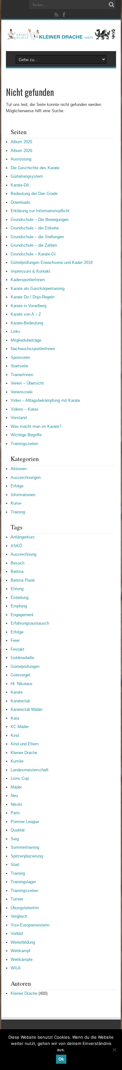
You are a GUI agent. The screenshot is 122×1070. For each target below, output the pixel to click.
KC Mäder (20, 726)
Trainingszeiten (24, 443)
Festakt (17, 649)
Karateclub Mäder (27, 709)
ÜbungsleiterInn (25, 907)
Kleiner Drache (24, 752)
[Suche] (111, 4)
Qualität (18, 830)
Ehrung (17, 588)
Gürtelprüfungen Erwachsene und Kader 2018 (52, 262)
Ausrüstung (21, 159)
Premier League (25, 821)
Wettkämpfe (22, 959)
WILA (16, 968)
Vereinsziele (22, 392)
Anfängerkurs (23, 537)
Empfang (19, 606)
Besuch (17, 563)
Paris (15, 812)
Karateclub (20, 701)
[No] (114, 1049)
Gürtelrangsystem (27, 176)
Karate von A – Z (26, 314)
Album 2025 (21, 141)
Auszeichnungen (26, 477)
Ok (61, 1059)
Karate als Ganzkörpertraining (37, 288)
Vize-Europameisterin (30, 925)
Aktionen (19, 468)
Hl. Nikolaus (22, 683)
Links (15, 331)
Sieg (15, 839)
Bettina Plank (23, 580)
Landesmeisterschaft (29, 770)
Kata (15, 718)
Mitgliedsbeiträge (26, 340)
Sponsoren (20, 357)
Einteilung (19, 597)
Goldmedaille (22, 657)
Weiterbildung (23, 942)
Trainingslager (23, 881)
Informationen (23, 494)
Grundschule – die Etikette (35, 228)
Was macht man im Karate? (36, 426)
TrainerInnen (22, 374)
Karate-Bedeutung (27, 323)
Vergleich (19, 916)
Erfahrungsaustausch (30, 623)
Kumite (17, 761)
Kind (15, 735)
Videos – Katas (24, 409)
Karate (17, 692)
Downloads (20, 202)
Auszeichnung (23, 554)
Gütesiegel (20, 675)
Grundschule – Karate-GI (33, 254)
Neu (14, 795)
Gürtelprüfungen (25, 666)
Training (18, 512)
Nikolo (16, 804)
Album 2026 (21, 150)
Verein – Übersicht (27, 383)
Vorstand (19, 417)
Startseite (19, 366)
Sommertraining (25, 847)
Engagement (22, 614)
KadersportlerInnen (28, 279)
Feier (15, 640)
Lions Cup (20, 778)
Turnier (17, 899)
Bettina (17, 571)
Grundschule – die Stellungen (37, 236)
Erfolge (17, 486)
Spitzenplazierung (27, 856)
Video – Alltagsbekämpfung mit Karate (45, 400)
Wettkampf (20, 950)
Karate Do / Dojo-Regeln (32, 297)
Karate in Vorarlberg (28, 305)
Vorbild (17, 933)
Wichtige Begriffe (26, 435)
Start (15, 864)
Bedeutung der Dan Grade (34, 193)
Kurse (16, 503)
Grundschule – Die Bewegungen (40, 219)
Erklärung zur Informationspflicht (40, 210)
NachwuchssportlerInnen (33, 348)
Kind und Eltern (24, 744)
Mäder (16, 787)
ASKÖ (16, 545)
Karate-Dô (20, 185)
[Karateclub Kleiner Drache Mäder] (61, 35)
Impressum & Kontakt (30, 271)
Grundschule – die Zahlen (34, 245)
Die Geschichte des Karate (35, 167)
